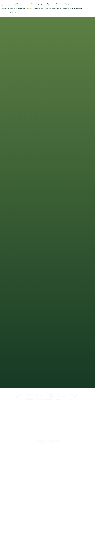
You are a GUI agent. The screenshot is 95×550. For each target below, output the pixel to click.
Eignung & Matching (43, 4)
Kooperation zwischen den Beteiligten (13, 8)
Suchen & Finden (39, 8)
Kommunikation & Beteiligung (60, 4)
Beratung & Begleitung (13, 4)
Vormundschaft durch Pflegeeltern (73, 8)
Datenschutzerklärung (28, 4)
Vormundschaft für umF (9, 13)
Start (3, 4)
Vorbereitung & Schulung (53, 8)
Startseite (29, 8)
